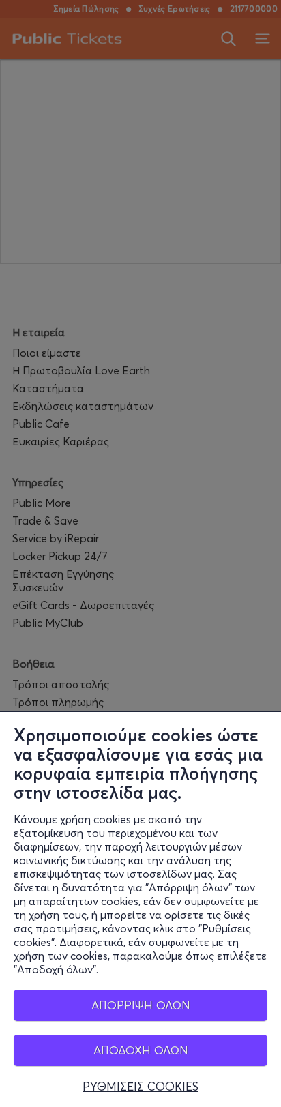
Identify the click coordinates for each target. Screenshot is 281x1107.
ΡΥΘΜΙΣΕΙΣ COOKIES (140, 1086)
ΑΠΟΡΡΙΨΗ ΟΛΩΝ (140, 1005)
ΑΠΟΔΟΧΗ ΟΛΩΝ (140, 1050)
